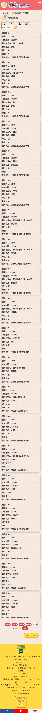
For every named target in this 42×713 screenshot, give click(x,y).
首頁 (4, 13)
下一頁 (21, 624)
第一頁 (8, 624)
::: (2, 13)
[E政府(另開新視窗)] (21, 651)
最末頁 (28, 624)
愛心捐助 (10, 13)
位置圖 (21, 671)
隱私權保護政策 (21, 659)
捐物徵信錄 (25, 13)
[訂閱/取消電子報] (21, 701)
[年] (4, 24)
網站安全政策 (21, 662)
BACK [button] (33, 635)
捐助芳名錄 (17, 13)
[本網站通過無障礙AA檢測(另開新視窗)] (21, 647)
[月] (12, 24)
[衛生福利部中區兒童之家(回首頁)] (15, 5)
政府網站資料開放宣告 (21, 665)
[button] (39, 3)
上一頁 (15, 624)
